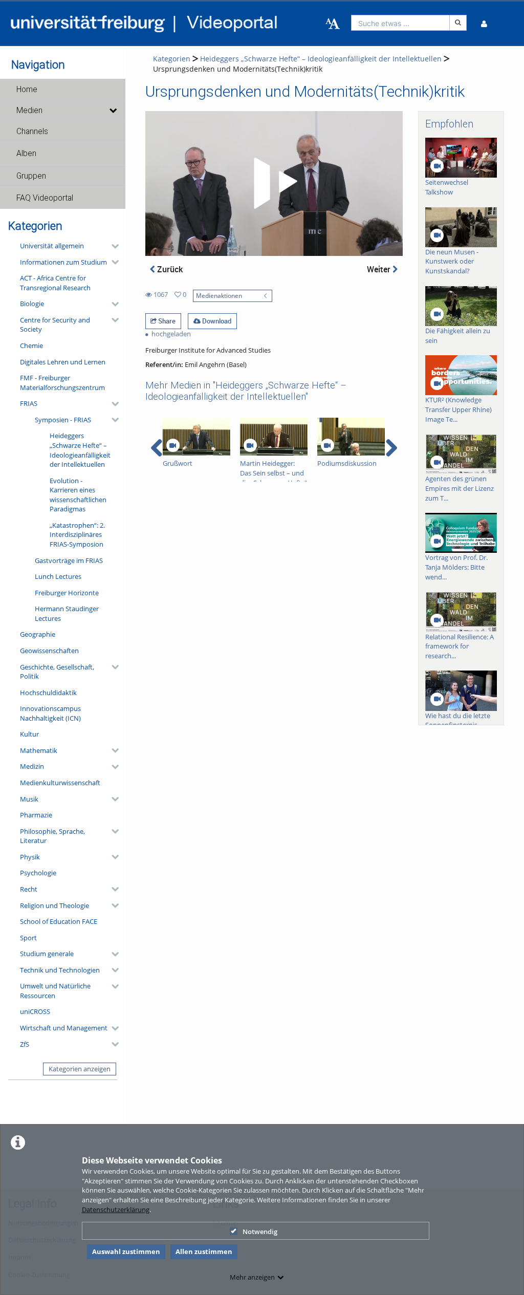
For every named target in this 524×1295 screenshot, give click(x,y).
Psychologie (38, 872)
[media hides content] (112, 110)
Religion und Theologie (54, 905)
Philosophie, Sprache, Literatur (52, 836)
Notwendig (260, 1231)
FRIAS (28, 403)
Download (216, 321)
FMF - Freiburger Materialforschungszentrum (62, 382)
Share (166, 321)
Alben (26, 153)
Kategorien (171, 58)
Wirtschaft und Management (63, 1027)
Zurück (169, 269)
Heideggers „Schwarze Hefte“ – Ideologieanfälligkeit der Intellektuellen (80, 450)
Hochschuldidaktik (48, 692)
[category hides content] (112, 246)
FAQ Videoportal (44, 198)
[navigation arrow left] (156, 448)
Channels (32, 131)
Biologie (32, 303)
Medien (29, 110)
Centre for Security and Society (55, 324)
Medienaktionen (219, 295)
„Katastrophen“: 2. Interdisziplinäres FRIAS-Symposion (77, 535)
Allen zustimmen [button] (204, 1251)
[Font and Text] (332, 24)
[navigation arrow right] (391, 448)
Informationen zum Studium (63, 262)
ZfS (24, 1044)
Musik (29, 799)
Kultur (29, 734)
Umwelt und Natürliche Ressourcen (55, 990)
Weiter (379, 269)
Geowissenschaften (49, 650)
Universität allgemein (52, 245)
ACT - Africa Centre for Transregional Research (55, 282)
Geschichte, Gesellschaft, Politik (57, 671)
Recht (28, 889)
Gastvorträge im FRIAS (69, 560)
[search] (400, 23)
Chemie (31, 345)
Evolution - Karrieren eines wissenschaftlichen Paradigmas (78, 495)
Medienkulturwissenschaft (60, 782)
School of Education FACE (58, 921)
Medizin (32, 766)
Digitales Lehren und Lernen (62, 361)
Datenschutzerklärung (115, 1209)
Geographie (37, 634)
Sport (28, 937)
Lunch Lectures (58, 576)
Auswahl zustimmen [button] (126, 1251)
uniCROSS (35, 1011)
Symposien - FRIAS (63, 419)
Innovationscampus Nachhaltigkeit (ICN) (50, 713)
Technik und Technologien (60, 970)
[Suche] (458, 23)
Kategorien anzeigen (80, 1068)
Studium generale (47, 953)
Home (26, 89)
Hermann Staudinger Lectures (67, 613)
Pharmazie (36, 814)
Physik (30, 856)
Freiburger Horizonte (67, 592)
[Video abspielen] (273, 183)
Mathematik (38, 750)
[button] (62, 89)
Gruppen (31, 176)
